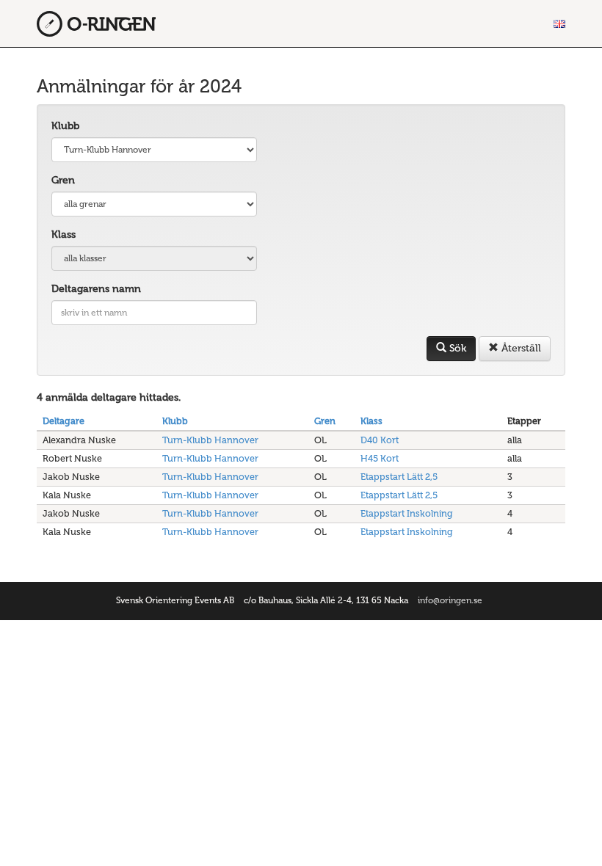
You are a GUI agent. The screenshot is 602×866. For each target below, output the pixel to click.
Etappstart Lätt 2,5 (399, 476)
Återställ (519, 348)
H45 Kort (379, 458)
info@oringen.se (450, 600)
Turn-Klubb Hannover (210, 439)
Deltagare (63, 420)
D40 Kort (379, 439)
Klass (63, 234)
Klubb (65, 126)
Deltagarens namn (96, 289)
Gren (63, 180)
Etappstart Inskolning (406, 513)
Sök (456, 348)
